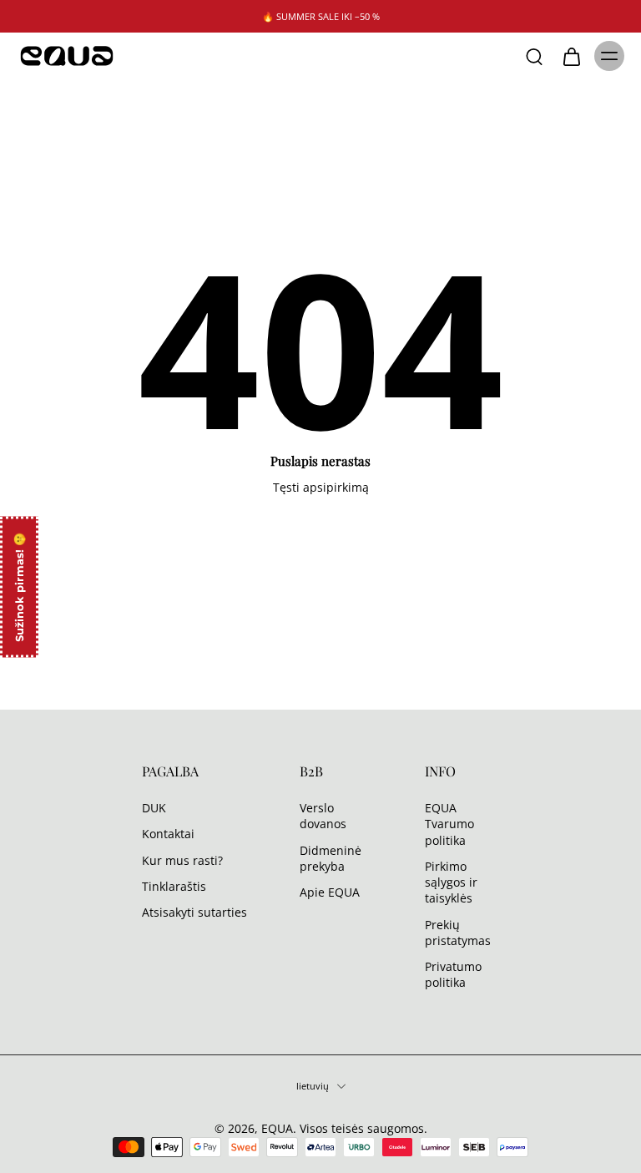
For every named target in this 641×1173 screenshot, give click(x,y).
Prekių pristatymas (458, 932)
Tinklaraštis (174, 885)
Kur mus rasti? (182, 859)
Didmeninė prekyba (330, 857)
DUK (154, 808)
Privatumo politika (453, 974)
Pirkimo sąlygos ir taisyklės (451, 881)
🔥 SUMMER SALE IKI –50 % (321, 16)
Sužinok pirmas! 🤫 (19, 586)
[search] (534, 56)
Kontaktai (168, 834)
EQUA (277, 1128)
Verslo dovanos (323, 816)
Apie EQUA (330, 892)
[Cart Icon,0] (571, 56)
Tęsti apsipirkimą (321, 487)
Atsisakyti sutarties (194, 912)
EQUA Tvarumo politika (449, 824)
